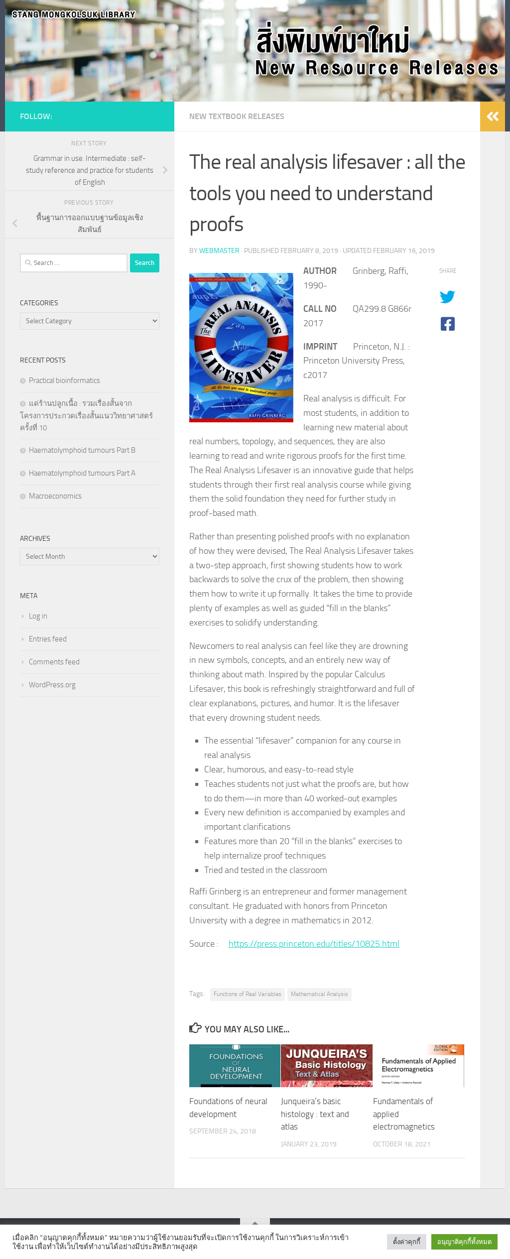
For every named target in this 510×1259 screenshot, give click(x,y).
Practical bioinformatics (64, 380)
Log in (38, 616)
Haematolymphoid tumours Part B (82, 450)
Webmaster (219, 251)
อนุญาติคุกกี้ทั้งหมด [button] (464, 1242)
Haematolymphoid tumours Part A (82, 473)
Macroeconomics (55, 496)
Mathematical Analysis (319, 994)
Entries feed (48, 638)
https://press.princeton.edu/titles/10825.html (314, 943)
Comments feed (54, 661)
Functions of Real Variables (247, 994)
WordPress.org (52, 684)
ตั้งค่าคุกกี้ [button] (406, 1242)
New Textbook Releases (236, 116)
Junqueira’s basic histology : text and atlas (315, 1114)
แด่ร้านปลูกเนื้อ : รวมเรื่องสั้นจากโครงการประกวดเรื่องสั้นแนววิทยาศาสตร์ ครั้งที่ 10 (86, 415)
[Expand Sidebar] (492, 116)
